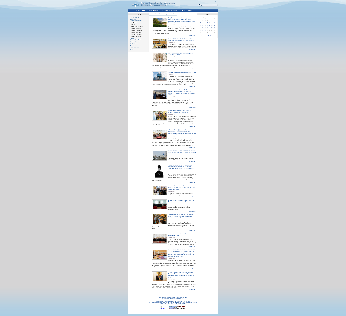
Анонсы (132, 49)
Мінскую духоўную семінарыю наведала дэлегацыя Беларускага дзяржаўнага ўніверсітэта (181, 201)
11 (202, 25)
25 (202, 30)
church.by (180, 301)
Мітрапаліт (134, 22)
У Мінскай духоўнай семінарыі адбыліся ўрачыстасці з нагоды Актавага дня (182, 234)
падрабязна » (192, 35)
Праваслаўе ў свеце (135, 41)
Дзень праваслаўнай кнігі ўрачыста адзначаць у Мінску (182, 72)
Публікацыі (183, 10)
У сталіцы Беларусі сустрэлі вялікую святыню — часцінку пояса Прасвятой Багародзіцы (180, 111)
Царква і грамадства (136, 30)
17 (200, 27)
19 (205, 27)
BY (215, 1)
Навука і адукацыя (136, 36)
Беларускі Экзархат (153, 10)
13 (207, 25)
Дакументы (174, 10)
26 (205, 30)
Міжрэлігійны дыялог (136, 34)
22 (211, 27)
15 (211, 25)
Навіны (137, 10)
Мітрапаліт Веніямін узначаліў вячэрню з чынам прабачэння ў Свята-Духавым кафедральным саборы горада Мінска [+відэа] (182, 187)
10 (167, 293)
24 (200, 30)
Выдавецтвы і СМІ (136, 32)
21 (209, 27)
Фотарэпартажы (134, 45)
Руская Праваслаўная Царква (136, 39)
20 (207, 27)
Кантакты (190, 10)
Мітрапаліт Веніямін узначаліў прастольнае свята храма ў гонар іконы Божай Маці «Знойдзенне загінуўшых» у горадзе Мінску (181, 216)
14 (209, 25)
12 (205, 25)
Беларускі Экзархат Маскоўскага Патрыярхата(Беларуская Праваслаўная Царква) (157, 4)
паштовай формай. (181, 303)
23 (214, 27)
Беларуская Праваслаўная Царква (136, 20)
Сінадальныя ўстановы (137, 26)
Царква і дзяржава (136, 28)
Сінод (143, 10)
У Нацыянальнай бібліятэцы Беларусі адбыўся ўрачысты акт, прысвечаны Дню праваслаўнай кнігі (181, 39)
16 (214, 25)
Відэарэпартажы (134, 47)
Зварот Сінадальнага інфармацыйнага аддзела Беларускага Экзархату (180, 53)
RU (213, 1)
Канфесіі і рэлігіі (134, 43)
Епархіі (133, 24)
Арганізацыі (165, 10)
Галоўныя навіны (134, 17)
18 (202, 27)
